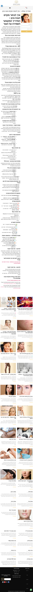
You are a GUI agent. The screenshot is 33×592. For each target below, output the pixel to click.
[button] (10, 8)
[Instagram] (7, 582)
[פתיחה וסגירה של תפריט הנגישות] (2, 6)
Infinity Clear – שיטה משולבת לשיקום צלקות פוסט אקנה (25, 332)
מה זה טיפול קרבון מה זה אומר (10, 460)
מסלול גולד (30, 501)
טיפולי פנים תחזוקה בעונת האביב (26, 396)
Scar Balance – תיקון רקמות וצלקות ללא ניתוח (25, 481)
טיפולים (27, 579)
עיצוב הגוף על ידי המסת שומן (10, 531)
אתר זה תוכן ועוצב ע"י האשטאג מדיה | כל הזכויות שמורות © (16, 591)
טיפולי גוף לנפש (12, 439)
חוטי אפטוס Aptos (12, 540)
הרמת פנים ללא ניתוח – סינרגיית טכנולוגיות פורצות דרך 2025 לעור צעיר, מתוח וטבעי (8, 333)
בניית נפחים (13, 550)
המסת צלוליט (30, 540)
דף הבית (27, 570)
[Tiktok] (3, 582)
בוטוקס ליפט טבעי (12, 396)
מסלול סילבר (13, 501)
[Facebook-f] (8, 582)
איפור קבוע (30, 550)
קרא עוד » (31, 315)
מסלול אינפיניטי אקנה (28, 521)
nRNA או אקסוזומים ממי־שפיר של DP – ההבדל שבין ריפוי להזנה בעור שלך (25, 309)
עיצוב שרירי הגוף (12, 510)
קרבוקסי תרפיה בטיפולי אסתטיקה (26, 439)
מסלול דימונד (13, 491)
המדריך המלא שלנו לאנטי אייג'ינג (10, 283)
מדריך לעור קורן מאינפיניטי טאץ (26, 353)
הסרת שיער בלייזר (29, 531)
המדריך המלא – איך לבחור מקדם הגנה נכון (8, 354)
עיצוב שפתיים (30, 559)
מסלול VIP (30, 491)
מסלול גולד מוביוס (12, 481)
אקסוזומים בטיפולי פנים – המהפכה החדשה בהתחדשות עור (25, 375)
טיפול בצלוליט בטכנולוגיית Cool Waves (26, 418)
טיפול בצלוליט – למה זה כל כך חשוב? (8, 374)
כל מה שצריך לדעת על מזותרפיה (26, 460)
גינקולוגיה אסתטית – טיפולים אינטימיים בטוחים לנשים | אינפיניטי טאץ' (8, 309)
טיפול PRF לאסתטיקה (11, 559)
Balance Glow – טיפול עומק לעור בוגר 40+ (8, 418)
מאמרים (27, 588)
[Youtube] (5, 582)
